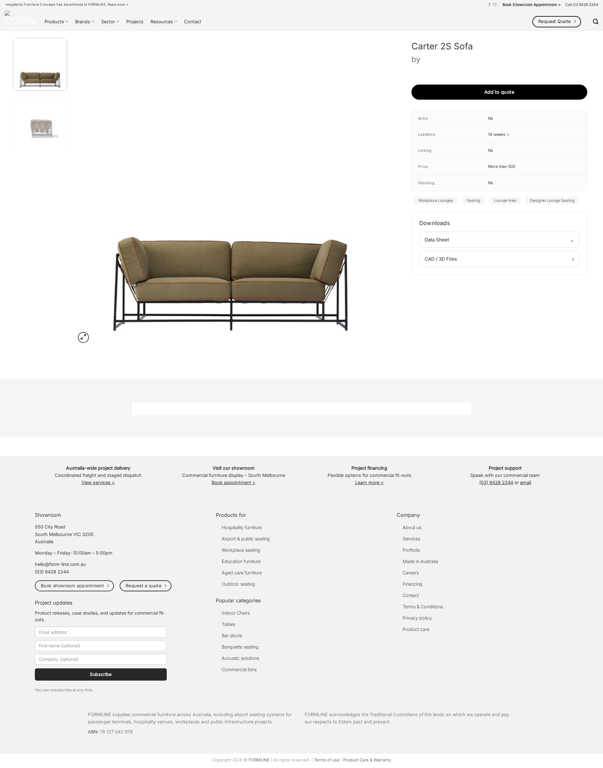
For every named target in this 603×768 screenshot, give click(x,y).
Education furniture (241, 561)
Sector (108, 21)
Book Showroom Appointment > (532, 4)
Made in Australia (420, 561)
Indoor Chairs (236, 613)
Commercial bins (239, 669)
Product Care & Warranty (367, 759)
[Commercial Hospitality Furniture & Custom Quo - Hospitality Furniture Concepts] (20, 20)
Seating (473, 200)
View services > (98, 482)
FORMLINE (259, 759)
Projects (135, 21)
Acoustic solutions (240, 658)
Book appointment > (234, 482)
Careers (411, 572)
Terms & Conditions (423, 606)
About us (412, 527)
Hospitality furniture (242, 527)
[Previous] (89, 189)
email (525, 482)
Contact (192, 21)
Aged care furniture (242, 572)
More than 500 (501, 166)
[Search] (595, 21)
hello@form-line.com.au (60, 564)
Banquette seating (240, 646)
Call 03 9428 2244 (581, 4)
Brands (82, 21)
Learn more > (369, 482)
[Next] (372, 189)
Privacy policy (417, 618)
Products (54, 21)
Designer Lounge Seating (552, 200)
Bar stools (232, 635)
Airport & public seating (246, 538)
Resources (161, 21)
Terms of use (327, 759)
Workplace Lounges (435, 200)
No (490, 118)
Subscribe (101, 674)
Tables (228, 624)
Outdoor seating (238, 584)
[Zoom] (83, 337)
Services (411, 538)
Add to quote (499, 92)
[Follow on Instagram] (495, 5)
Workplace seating (241, 550)
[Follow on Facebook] (489, 5)
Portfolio (411, 550)
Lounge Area (505, 200)
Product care (416, 629)
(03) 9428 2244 (496, 482)
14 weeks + (498, 134)
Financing (412, 584)
